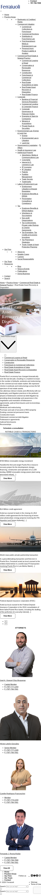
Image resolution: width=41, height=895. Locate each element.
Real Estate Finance (30, 94)
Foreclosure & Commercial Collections (27, 77)
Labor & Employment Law (27, 184)
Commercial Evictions (30, 34)
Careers (20, 257)
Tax (18, 206)
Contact (7, 276)
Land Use (25, 143)
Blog (19, 266)
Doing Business (23, 274)
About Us (21, 252)
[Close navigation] (5, 355)
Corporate (21, 97)
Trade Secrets (27, 179)
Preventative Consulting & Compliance (27, 201)
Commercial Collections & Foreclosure (27, 29)
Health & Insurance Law (26, 150)
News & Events (23, 269)
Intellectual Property (25, 153)
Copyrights (26, 160)
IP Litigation (26, 170)
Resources (8, 264)
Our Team (8, 262)
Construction (27, 73)
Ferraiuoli (10, 882)
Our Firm (7, 249)
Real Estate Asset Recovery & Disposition (29, 89)
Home (6, 15)
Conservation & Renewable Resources (28, 68)
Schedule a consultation (13, 428)
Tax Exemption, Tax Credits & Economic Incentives (29, 235)
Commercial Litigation (25, 24)
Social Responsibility (25, 259)
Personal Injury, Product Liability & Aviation (29, 51)
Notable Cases (23, 254)
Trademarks (26, 182)
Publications (22, 271)
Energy (24, 136)
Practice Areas (10, 17)
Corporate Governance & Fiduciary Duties (28, 111)
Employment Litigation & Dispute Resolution (29, 189)
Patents (25, 172)
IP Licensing (26, 167)
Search (7, 278)
